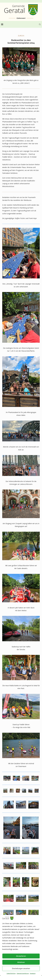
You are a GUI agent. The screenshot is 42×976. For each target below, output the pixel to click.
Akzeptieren (21, 956)
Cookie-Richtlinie (11, 973)
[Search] (40, 24)
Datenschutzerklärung (23, 973)
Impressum (33, 973)
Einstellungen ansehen (21, 969)
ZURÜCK (21, 36)
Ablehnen (21, 962)
